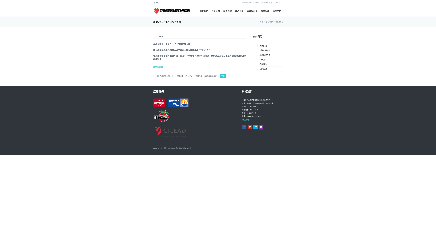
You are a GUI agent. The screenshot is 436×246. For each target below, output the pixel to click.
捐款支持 (277, 10)
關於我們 (204, 10)
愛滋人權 (239, 10)
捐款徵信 (279, 21)
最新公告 (215, 10)
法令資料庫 (266, 2)
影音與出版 (252, 10)
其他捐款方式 (264, 55)
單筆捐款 (263, 45)
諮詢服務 (265, 10)
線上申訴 (256, 2)
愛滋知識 (227, 10)
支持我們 (269, 21)
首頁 (261, 21)
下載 (223, 76)
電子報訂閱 (246, 2)
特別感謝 (263, 68)
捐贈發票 (263, 59)
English (275, 2)
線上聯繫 (246, 119)
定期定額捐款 (264, 50)
